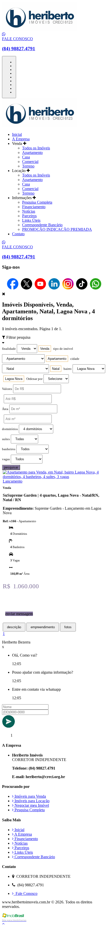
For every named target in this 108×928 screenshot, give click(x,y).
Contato (18, 234)
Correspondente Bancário (42, 225)
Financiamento (33, 207)
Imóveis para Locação (31, 801)
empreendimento (43, 627)
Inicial (17, 134)
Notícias (28, 211)
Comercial (30, 161)
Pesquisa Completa (37, 202)
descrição (14, 627)
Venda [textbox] (44, 349)
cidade (74, 359)
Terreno (28, 166)
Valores (7, 389)
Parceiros (29, 216)
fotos (68, 627)
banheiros (8, 449)
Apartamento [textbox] (57, 359)
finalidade (9, 349)
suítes (6, 439)
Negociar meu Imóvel (31, 805)
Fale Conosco (25, 893)
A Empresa (21, 139)
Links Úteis (31, 220)
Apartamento (32, 152)
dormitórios (10, 429)
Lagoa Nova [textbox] (13, 379)
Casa (26, 157)
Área (5, 409)
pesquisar (11, 467)
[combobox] (44, 348)
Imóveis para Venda (30, 796)
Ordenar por (34, 379)
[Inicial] (39, 30)
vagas (6, 459)
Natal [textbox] (56, 369)
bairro (68, 369)
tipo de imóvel (63, 349)
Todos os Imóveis (36, 148)
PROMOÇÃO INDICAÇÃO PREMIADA (57, 229)
